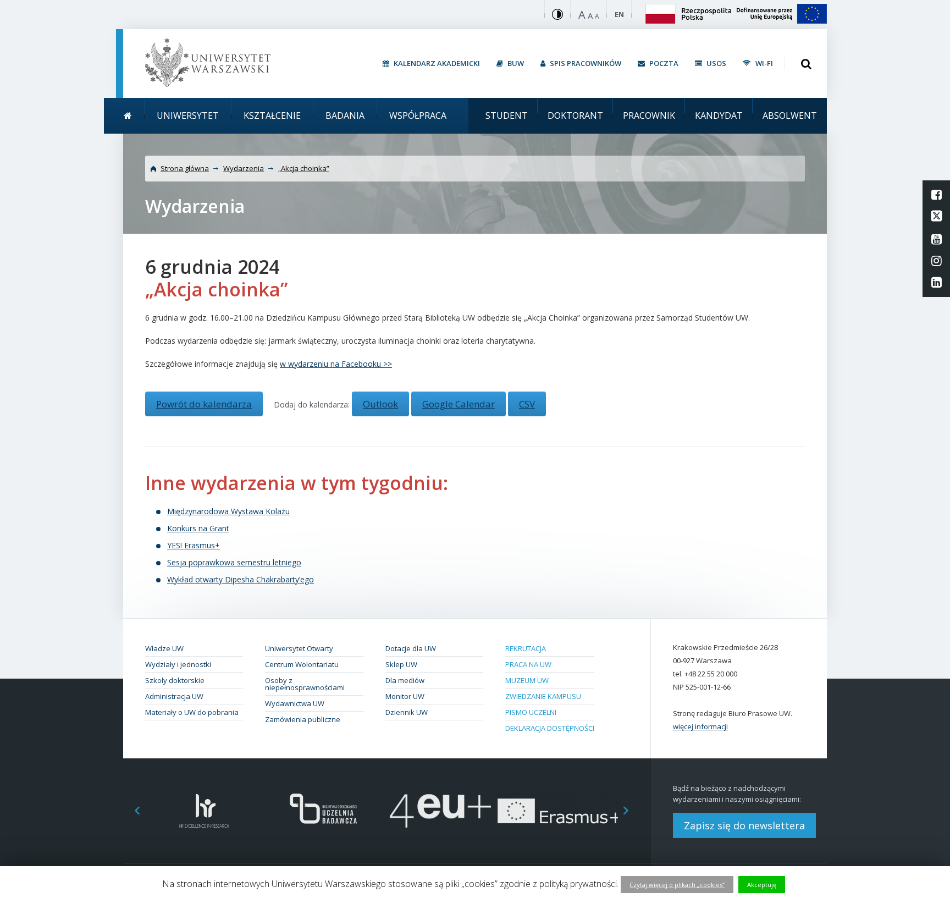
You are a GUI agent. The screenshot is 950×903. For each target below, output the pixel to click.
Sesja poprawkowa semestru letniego (234, 562)
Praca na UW (528, 664)
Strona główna (185, 168)
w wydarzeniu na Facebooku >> (336, 364)
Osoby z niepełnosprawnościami (305, 683)
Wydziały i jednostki (178, 664)
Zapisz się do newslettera (744, 825)
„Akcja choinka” (303, 168)
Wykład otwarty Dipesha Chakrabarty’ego (240, 579)
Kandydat (719, 115)
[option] (204, 811)
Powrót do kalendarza (204, 404)
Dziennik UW (406, 712)
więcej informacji (700, 726)
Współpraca (417, 115)
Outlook (380, 404)
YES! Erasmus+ (193, 545)
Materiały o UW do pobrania (192, 712)
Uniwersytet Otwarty (299, 648)
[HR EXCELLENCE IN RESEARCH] (204, 811)
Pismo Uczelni (530, 712)
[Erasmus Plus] (559, 811)
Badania (344, 115)
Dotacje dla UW (410, 648)
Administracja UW (174, 696)
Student (506, 115)
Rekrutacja (525, 648)
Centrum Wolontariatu (302, 664)
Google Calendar (458, 404)
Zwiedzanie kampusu (543, 696)
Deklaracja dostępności (549, 728)
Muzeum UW (527, 680)
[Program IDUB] (322, 811)
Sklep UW (401, 664)
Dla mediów (404, 680)
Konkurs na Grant (198, 528)
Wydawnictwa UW (294, 703)
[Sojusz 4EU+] (441, 811)
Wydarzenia (243, 168)
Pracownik (649, 115)
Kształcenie (272, 115)
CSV (527, 404)
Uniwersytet (188, 115)
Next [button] (631, 811)
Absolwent (790, 115)
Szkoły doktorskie (175, 680)
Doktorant (575, 115)
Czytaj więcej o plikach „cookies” (677, 884)
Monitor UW (404, 696)
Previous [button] (131, 811)
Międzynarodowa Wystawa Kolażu (228, 511)
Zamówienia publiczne (302, 719)
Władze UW (164, 648)
